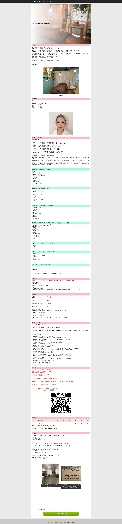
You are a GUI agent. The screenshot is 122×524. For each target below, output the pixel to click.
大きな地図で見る (41, 509)
